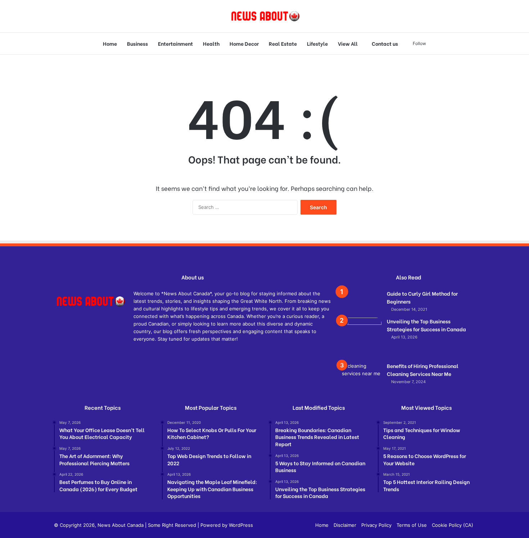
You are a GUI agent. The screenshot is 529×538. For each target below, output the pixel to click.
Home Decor (244, 43)
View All (348, 43)
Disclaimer (345, 525)
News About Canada (121, 525)
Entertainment (175, 43)
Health (211, 43)
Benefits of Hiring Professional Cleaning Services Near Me (422, 369)
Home (110, 43)
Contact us (385, 43)
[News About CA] (265, 16)
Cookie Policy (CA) (452, 525)
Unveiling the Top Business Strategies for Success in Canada (426, 325)
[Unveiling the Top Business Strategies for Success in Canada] (361, 337)
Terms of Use (412, 525)
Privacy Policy (376, 525)
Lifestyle (317, 43)
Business (137, 43)
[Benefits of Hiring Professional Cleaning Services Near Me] (361, 375)
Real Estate (283, 43)
